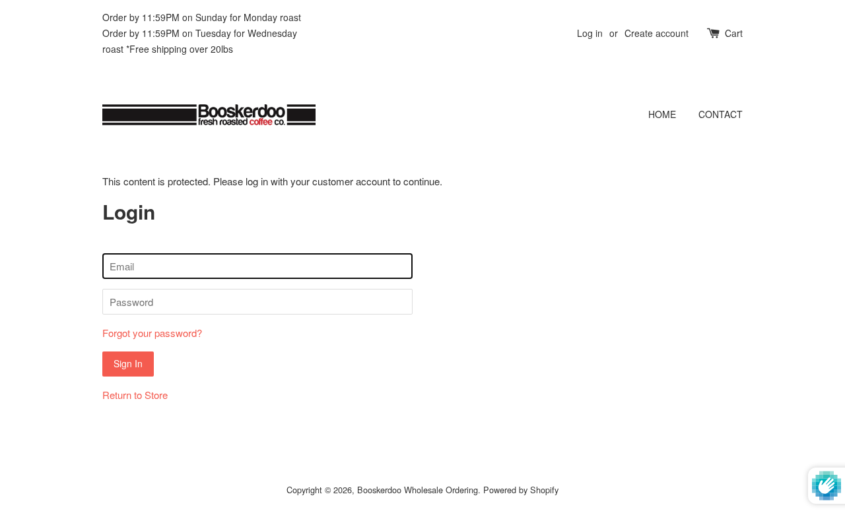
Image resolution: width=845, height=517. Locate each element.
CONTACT (720, 114)
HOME (662, 114)
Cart (734, 33)
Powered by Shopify (520, 489)
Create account (657, 33)
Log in (590, 33)
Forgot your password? (152, 333)
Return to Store (135, 395)
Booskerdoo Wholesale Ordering (417, 489)
